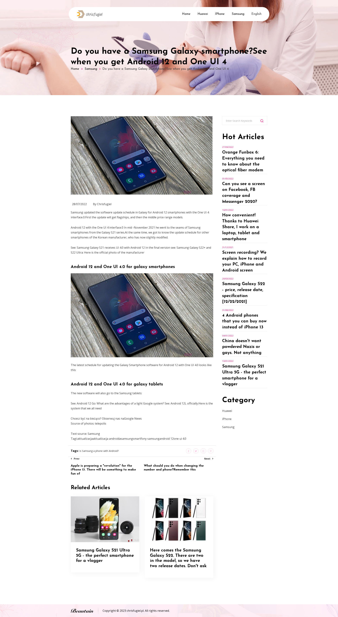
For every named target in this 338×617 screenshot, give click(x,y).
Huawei (203, 14)
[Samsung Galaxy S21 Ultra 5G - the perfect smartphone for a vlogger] (105, 519)
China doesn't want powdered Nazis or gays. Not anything (241, 347)
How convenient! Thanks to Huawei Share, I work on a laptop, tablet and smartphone (240, 227)
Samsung (238, 14)
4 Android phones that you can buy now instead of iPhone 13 (244, 321)
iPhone (220, 14)
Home (186, 14)
